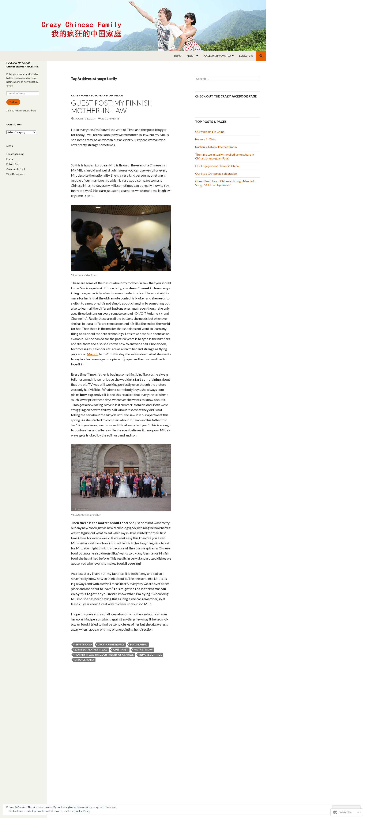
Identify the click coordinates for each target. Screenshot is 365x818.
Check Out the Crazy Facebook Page (226, 96)
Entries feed (13, 164)
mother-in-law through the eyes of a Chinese (104, 654)
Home (177, 55)
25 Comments (110, 118)
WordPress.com (15, 174)
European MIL (138, 644)
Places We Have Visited (217, 55)
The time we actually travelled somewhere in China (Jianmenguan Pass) (224, 156)
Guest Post (120, 649)
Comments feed (15, 169)
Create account (15, 153)
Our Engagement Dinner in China (217, 166)
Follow (13, 102)
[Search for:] (227, 79)
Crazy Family (80, 95)
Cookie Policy (82, 811)
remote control (150, 654)
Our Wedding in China (209, 131)
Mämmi (92, 354)
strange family (84, 659)
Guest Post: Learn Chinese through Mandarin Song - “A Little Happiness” (225, 183)
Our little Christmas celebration (216, 173)
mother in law (143, 649)
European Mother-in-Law (91, 649)
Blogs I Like (246, 55)
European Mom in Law (107, 95)
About (191, 55)
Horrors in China (206, 139)
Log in (9, 159)
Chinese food (83, 644)
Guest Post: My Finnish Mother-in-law (112, 107)
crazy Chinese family (111, 644)
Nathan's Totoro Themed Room (216, 147)
